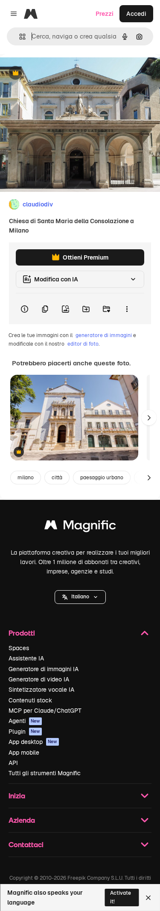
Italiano (80, 596)
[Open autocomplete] (19, 36)
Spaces (19, 648)
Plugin (24, 731)
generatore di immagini (104, 335)
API (13, 763)
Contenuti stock (30, 700)
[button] (80, 597)
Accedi (136, 14)
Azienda (22, 819)
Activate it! (120, 897)
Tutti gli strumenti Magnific (45, 773)
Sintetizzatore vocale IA (41, 689)
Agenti (24, 721)
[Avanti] (149, 417)
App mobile (24, 752)
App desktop (33, 742)
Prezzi (104, 14)
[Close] (148, 898)
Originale (56, 73)
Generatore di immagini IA (44, 669)
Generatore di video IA (39, 679)
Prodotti (22, 632)
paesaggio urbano (101, 477)
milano (25, 477)
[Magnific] (80, 527)
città (57, 477)
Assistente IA (26, 658)
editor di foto (83, 344)
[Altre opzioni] (126, 308)
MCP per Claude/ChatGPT (45, 710)
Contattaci (26, 844)
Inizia (17, 795)
